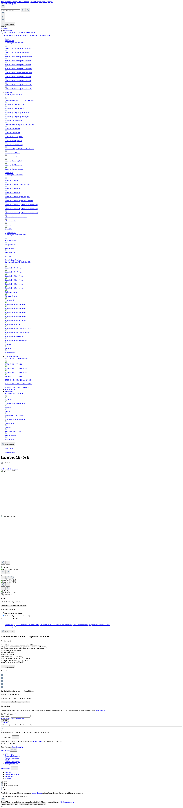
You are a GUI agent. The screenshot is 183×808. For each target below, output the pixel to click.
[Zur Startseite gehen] (8, 4)
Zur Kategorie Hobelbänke (14, 393)
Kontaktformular (17, 747)
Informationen (6, 769)
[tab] (57, 625)
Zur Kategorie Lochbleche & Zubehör (18, 262)
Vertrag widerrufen (11, 764)
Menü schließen (9, 24)
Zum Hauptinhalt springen (10, 2)
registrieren (8, 30)
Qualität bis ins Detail (12, 774)
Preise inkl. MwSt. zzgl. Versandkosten (14, 605)
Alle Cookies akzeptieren (37, 804)
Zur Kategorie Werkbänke (14, 175)
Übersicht (4, 32)
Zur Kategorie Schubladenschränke (17, 358)
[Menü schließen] (6, 264)
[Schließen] (2, 575)
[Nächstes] (8, 563)
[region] (91, 532)
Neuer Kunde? (100, 710)
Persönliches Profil (14, 32)
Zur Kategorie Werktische (13, 94)
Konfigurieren (24, 804)
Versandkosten (37, 793)
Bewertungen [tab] (10, 627)
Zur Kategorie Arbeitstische (14, 43)
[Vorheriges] (3, 563)
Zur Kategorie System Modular (15, 235)
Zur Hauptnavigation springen (42, 2)
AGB (7, 760)
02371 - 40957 (38, 741)
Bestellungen (31, 32)
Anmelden (4, 28)
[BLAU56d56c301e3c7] (8, 516)
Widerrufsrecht (10, 754)
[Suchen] (23, 10)
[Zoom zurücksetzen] (8, 577)
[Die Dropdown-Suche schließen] (28, 10)
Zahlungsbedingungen (12, 756)
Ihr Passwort (5, 716)
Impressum (8, 778)
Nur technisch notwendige (9, 804)
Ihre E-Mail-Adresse (8, 714)
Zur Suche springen (25, 2)
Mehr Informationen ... (66, 802)
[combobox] (10, 10)
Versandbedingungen (12, 758)
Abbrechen (4, 722)
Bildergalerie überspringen (10, 469)
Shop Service (5, 750)
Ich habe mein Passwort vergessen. (12, 718)
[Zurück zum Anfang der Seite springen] (3, 799)
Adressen (24, 32)
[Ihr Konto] (3, 20)
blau (18, 616)
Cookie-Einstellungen (12, 762)
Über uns (8, 772)
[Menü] (3, 6)
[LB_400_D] (8, 471)
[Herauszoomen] (3, 577)
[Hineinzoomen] (12, 577)
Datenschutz (9, 776)
